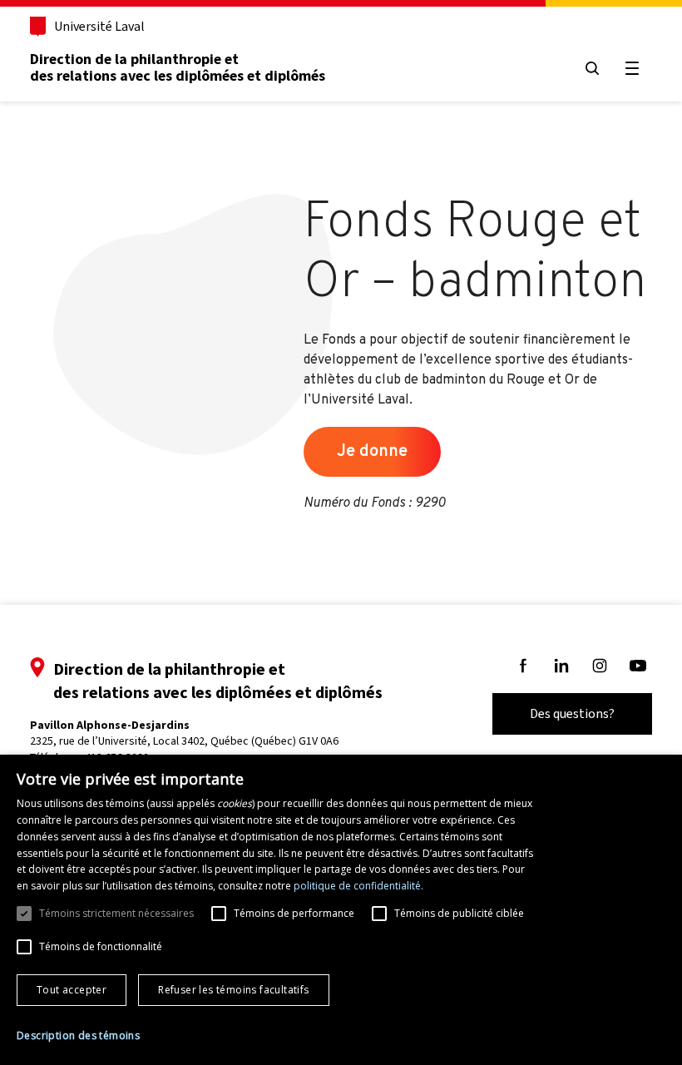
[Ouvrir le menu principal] (632, 68)
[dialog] (341, 910)
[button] (78, 1036)
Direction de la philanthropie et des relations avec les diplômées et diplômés (177, 67)
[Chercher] (592, 68)
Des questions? (572, 713)
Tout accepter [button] (71, 990)
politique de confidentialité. (358, 886)
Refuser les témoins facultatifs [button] (233, 990)
